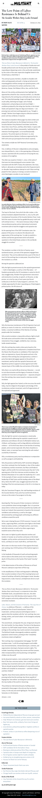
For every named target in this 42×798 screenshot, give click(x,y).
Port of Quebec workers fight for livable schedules (18, 755)
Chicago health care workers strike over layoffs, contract (20, 773)
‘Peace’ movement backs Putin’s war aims (16, 765)
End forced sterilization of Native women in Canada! (19, 745)
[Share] (19, 701)
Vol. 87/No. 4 (21, 23)
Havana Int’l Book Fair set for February (15, 759)
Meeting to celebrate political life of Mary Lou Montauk (20, 750)
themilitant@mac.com (29, 795)
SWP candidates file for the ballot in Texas (16, 748)
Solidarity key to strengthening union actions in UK (18, 757)
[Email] (22, 701)
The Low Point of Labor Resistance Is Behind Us (17, 739)
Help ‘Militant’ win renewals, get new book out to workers (21, 720)
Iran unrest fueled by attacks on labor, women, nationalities (21, 717)
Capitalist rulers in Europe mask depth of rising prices (19, 752)
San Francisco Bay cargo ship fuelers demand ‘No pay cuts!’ (21, 771)
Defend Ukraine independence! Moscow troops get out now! (21, 715)
